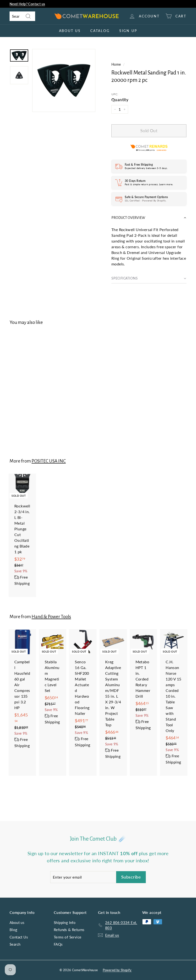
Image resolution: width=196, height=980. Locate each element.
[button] (148, 217)
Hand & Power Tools (51, 616)
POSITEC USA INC (49, 461)
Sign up (128, 31)
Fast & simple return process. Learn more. (149, 184)
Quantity (119, 99)
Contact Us (19, 937)
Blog (13, 929)
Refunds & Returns (69, 929)
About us (70, 31)
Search (15, 944)
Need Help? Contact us (27, 4)
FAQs (58, 944)
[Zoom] (64, 80)
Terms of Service (67, 937)
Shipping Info (65, 922)
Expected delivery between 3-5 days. (146, 168)
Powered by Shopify (117, 970)
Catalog (100, 31)
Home (116, 64)
